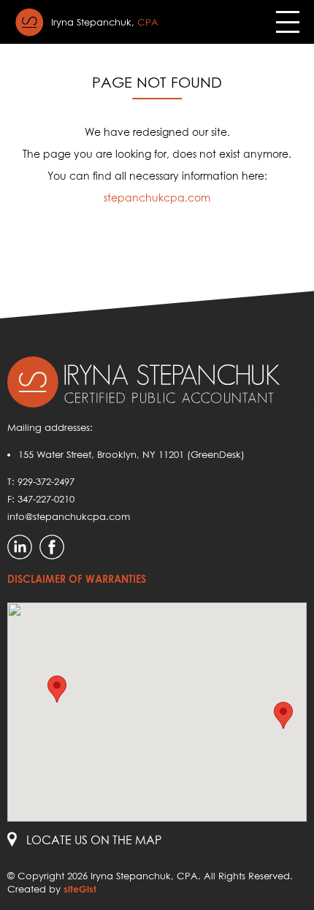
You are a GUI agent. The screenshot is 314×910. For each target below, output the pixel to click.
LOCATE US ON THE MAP (93, 840)
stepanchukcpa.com (157, 197)
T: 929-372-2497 (40, 481)
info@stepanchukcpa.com (68, 516)
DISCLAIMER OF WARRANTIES (76, 579)
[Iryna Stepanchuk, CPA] (29, 22)
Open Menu (287, 22)
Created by (51, 889)
